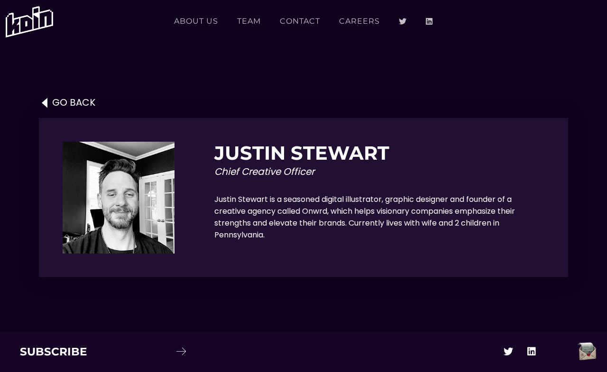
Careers (359, 21)
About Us (196, 21)
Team (249, 21)
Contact (300, 21)
